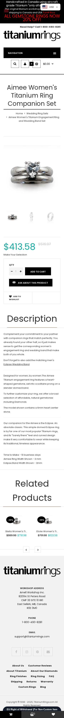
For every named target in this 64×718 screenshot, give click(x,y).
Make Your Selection (15, 254)
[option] (32, 173)
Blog (43, 687)
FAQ (51, 676)
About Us (18, 665)
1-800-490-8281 (50, 27)
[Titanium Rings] (32, 40)
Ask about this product (33, 282)
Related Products (32, 490)
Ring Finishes (18, 676)
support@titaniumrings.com (32, 636)
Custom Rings (27, 687)
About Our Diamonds (44, 671)
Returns (31, 681)
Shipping (16, 681)
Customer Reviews (40, 665)
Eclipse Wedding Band (17, 364)
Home (19, 113)
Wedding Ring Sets (37, 113)
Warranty (47, 681)
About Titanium (16, 671)
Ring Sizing (38, 676)
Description (32, 318)
